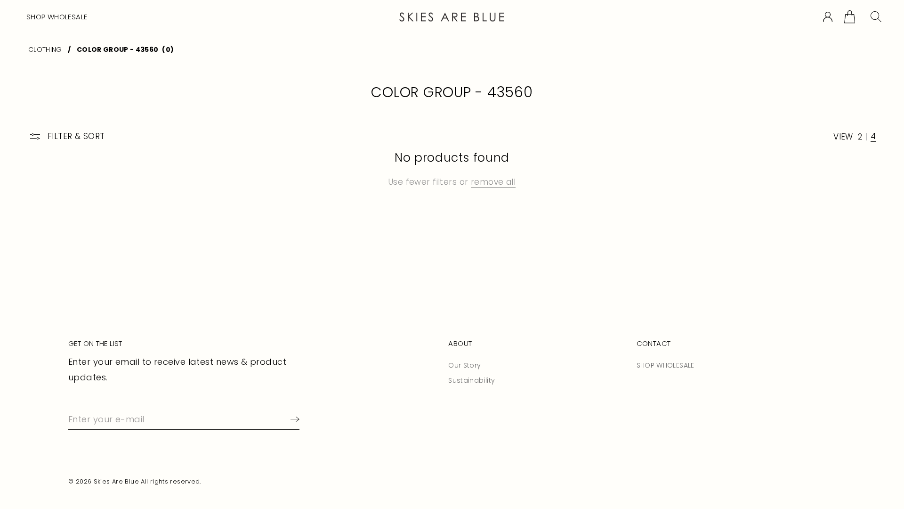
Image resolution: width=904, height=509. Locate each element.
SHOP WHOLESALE (56, 17)
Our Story (464, 365)
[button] (849, 16)
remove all (493, 182)
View (843, 137)
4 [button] (873, 136)
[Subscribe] (293, 419)
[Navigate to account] (827, 17)
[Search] (876, 16)
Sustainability (471, 380)
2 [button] (860, 137)
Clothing (45, 49)
